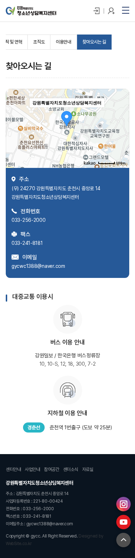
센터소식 (70, 469)
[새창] (123, 504)
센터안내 (13, 469)
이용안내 (63, 42)
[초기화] (120, 141)
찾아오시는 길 (94, 42)
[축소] (120, 127)
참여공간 (51, 469)
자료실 (88, 469)
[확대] (120, 115)
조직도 (39, 42)
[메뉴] (125, 10)
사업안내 (32, 469)
